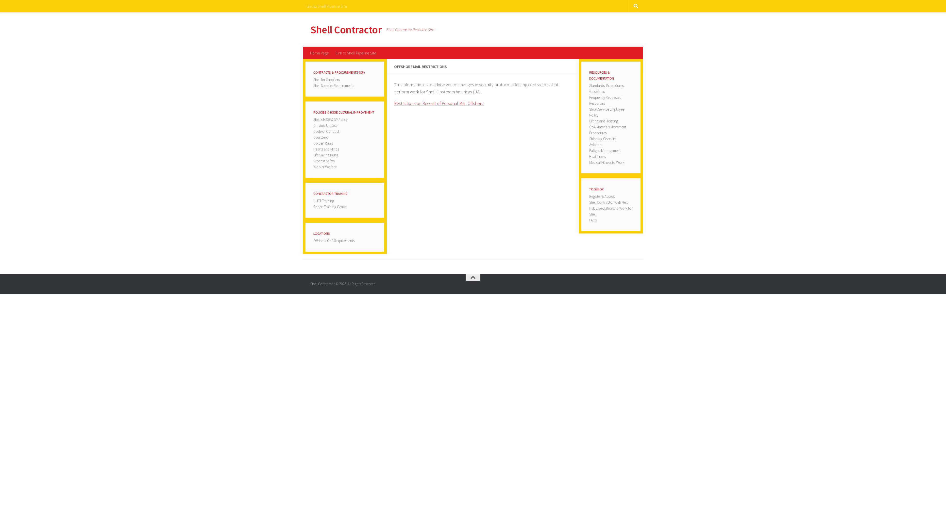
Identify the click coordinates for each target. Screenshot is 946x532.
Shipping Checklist (602, 138)
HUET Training (323, 201)
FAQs (593, 220)
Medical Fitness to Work (606, 162)
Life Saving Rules (325, 155)
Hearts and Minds (326, 149)
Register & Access (602, 196)
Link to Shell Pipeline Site (326, 6)
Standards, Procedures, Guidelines (607, 88)
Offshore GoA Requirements (334, 240)
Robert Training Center (330, 206)
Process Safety (324, 161)
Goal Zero (320, 137)
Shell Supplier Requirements (333, 85)
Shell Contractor (346, 29)
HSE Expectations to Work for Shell (611, 211)
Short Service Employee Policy (606, 112)
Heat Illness (597, 156)
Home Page (319, 52)
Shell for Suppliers (326, 79)
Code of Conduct (326, 131)
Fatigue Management (605, 150)
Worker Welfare (325, 167)
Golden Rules (323, 143)
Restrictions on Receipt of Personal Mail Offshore (439, 103)
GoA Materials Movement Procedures (607, 130)
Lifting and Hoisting (603, 121)
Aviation (595, 144)
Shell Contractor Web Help (608, 202)
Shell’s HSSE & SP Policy (330, 119)
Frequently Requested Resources (605, 100)
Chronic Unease (325, 125)
